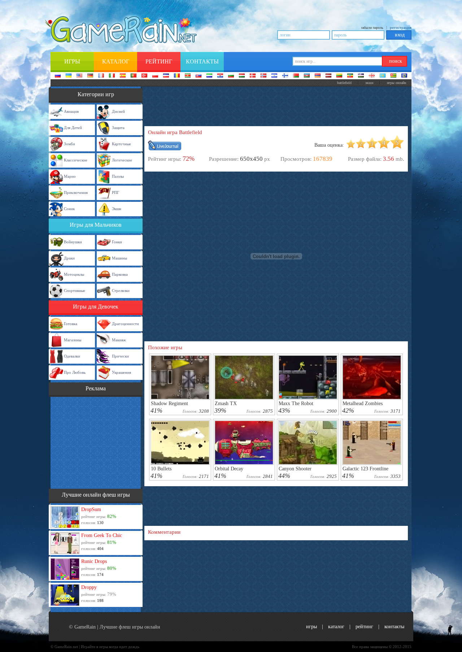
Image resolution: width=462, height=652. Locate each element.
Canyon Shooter (295, 468)
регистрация (400, 27)
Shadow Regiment (169, 403)
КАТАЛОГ (336, 626)
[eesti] (350, 76)
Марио (70, 176)
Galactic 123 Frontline (365, 468)
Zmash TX (226, 403)
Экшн (369, 83)
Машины (119, 258)
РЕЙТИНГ (364, 626)
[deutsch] (90, 76)
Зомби (69, 144)
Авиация (71, 111)
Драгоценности (125, 323)
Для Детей (73, 127)
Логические (122, 160)
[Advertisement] (96, 442)
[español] (122, 76)
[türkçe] (144, 76)
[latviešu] (328, 76)
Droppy (89, 587)
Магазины (72, 340)
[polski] (155, 76)
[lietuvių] (339, 76)
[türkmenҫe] (404, 76)
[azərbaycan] (306, 76)
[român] (176, 76)
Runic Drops (94, 561)
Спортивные (74, 290)
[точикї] (393, 76)
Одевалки (72, 356)
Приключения (76, 192)
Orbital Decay (229, 468)
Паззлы (118, 176)
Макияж (119, 340)
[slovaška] (198, 76)
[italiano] (111, 76)
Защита (118, 127)
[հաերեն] (317, 76)
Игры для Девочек (95, 306)
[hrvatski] (220, 76)
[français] (101, 76)
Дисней (118, 111)
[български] (231, 76)
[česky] (166, 76)
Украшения (121, 372)
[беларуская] (296, 76)
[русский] (57, 76)
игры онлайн (396, 83)
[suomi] (285, 76)
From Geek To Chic (101, 535)
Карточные (121, 144)
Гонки (117, 242)
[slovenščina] (209, 76)
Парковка (120, 274)
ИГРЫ (311, 626)
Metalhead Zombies (363, 403)
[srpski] (187, 76)
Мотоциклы (74, 274)
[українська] (68, 76)
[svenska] (274, 76)
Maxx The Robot (296, 403)
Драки (69, 258)
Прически (120, 356)
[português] (133, 76)
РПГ (115, 192)
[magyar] (241, 76)
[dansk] (252, 76)
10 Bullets (161, 468)
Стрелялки (121, 290)
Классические (75, 160)
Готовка (70, 323)
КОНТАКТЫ (394, 626)
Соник (69, 209)
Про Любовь (75, 372)
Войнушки (73, 242)
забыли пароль (372, 28)
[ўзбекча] (361, 76)
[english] (79, 76)
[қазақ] (382, 76)
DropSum (91, 509)
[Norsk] (263, 76)
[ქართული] (371, 76)
